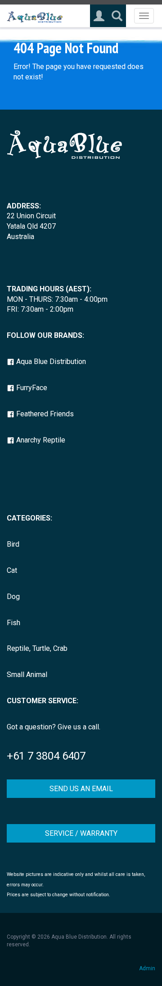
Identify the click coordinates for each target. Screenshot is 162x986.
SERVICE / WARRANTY (81, 833)
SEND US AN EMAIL (81, 788)
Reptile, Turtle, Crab (37, 648)
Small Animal (27, 674)
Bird (13, 544)
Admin (147, 968)
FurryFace (30, 387)
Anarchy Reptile (39, 440)
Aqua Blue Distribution (50, 361)
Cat (12, 570)
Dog (13, 596)
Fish (13, 622)
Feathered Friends (44, 414)
